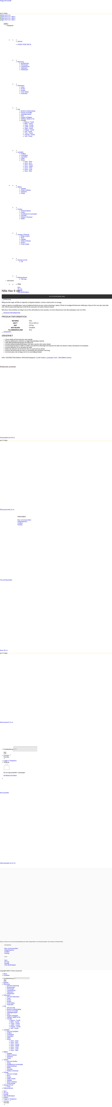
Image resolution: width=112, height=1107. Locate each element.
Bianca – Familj (15, 1020)
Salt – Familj (14, 1028)
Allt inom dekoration (13, 996)
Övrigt (9, 1058)
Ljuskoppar (49, 357)
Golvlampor (10, 989)
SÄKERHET (7, 332)
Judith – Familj (15, 1025)
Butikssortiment (8, 1088)
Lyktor (9, 1037)
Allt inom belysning (13, 985)
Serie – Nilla (14, 1050)
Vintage (6, 1072)
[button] (58, 1102)
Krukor (9, 1000)
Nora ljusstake (4, 792)
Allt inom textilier (12, 1061)
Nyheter (6, 982)
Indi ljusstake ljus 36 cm (7, 437)
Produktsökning (8, 978)
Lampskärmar (11, 990)
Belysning (7, 984)
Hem (5, 1091)
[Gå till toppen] (0, 971)
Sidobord (10, 1056)
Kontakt (6, 1094)
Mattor (9, 1067)
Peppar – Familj (15, 1026)
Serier (9, 1039)
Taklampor (10, 992)
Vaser (9, 998)
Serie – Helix (14, 1047)
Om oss (6, 1092)
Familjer (9, 1019)
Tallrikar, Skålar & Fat (13, 1017)
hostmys (68, 357)
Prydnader (10, 1004)
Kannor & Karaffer (12, 1011)
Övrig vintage (11, 1083)
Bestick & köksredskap (14, 1009)
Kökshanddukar (12, 1066)
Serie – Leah (14, 1048)
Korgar (9, 1001)
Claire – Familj (15, 1023)
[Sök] (5, 980)
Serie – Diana (14, 1044)
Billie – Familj (14, 1022)
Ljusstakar (10, 1036)
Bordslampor (11, 987)
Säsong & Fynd (8, 1085)
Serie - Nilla (57, 357)
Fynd (8, 1086)
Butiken (6, 1097)
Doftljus (9, 1033)
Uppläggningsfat (12, 1012)
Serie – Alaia (14, 1041)
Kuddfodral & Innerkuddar (15, 1064)
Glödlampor (10, 993)
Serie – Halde (14, 1045)
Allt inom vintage (12, 1074)
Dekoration (7, 995)
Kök (5, 1006)
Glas (8, 1014)
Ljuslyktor (6, 1030)
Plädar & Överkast (12, 1071)
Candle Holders (41, 357)
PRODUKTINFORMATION (11, 313)
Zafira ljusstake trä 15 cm (7, 863)
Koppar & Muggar (12, 1015)
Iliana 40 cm (4, 650)
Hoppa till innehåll (5, 0)
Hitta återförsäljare (9, 1096)
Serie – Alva (14, 1042)
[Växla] (2, 313)
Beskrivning (7, 299)
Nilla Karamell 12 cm (6, 722)
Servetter (10, 1069)
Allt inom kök (11, 1007)
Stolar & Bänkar (12, 1055)
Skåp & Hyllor (11, 1078)
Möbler (6, 1052)
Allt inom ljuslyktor (12, 1031)
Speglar (9, 1053)
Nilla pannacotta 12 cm (7, 509)
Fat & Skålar (11, 1003)
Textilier (6, 1060)
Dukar (9, 1063)
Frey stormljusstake (6, 580)
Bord (8, 1075)
